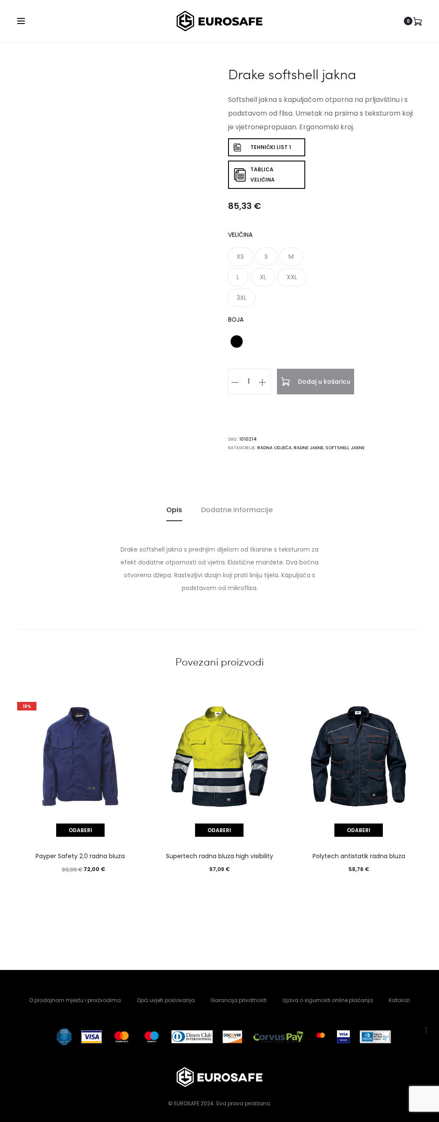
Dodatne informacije (237, 510)
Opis (174, 510)
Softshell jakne (344, 448)
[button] (240, 256)
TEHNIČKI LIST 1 (270, 147)
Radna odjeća (274, 448)
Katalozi (399, 1000)
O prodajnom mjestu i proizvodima (75, 1000)
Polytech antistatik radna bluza (359, 856)
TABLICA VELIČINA (262, 174)
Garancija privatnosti (238, 1000)
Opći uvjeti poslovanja (166, 1000)
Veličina (240, 235)
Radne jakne (308, 448)
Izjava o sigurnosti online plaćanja (328, 1000)
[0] (417, 21)
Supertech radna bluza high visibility (219, 856)
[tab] (174, 510)
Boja (236, 319)
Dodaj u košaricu (323, 381)
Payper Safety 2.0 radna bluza (80, 856)
